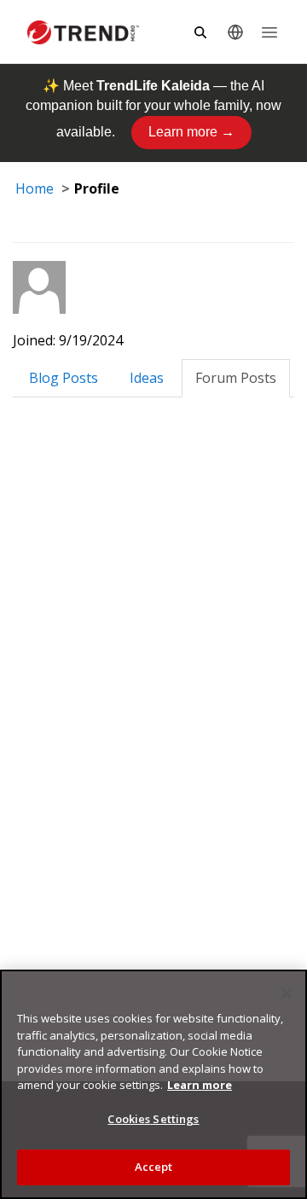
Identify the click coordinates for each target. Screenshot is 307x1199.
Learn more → (191, 132)
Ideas (147, 377)
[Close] (286, 993)
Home (34, 188)
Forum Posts (235, 377)
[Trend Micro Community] (83, 32)
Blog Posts (63, 377)
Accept (154, 1166)
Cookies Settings (153, 1119)
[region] (153, 1084)
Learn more (199, 1084)
